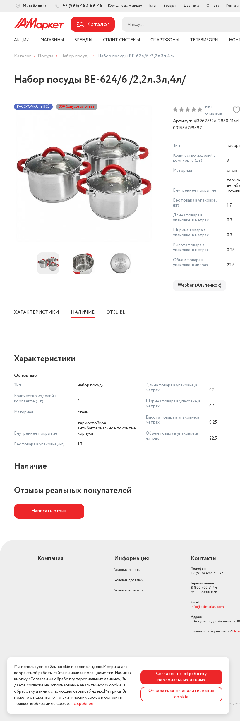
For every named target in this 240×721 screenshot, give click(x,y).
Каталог (22, 56)
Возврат (170, 5)
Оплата (212, 5)
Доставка (191, 5)
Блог (153, 5)
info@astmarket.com (207, 606)
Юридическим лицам (125, 5)
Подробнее (82, 704)
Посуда (45, 56)
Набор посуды (75, 56)
